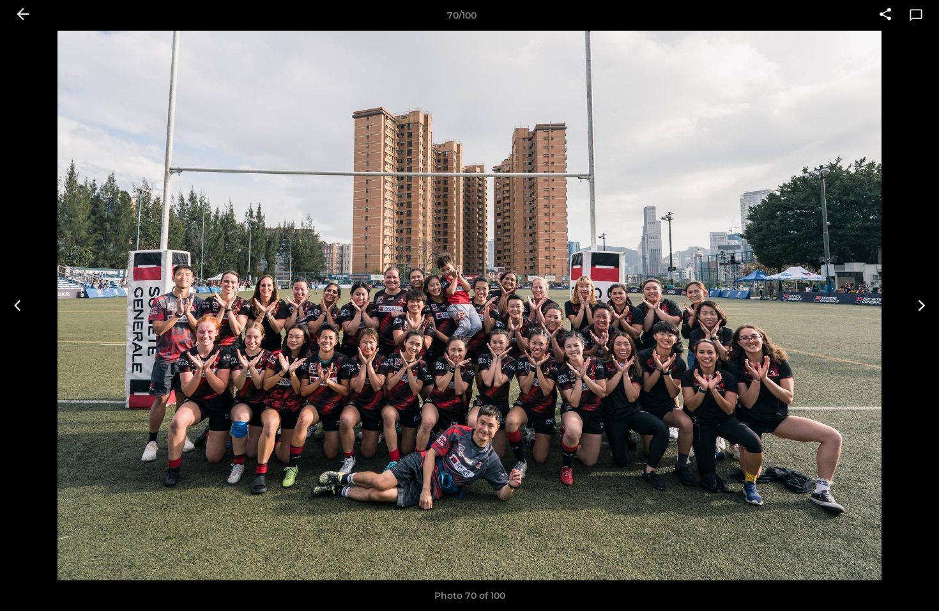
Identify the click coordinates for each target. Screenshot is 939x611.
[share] (885, 15)
